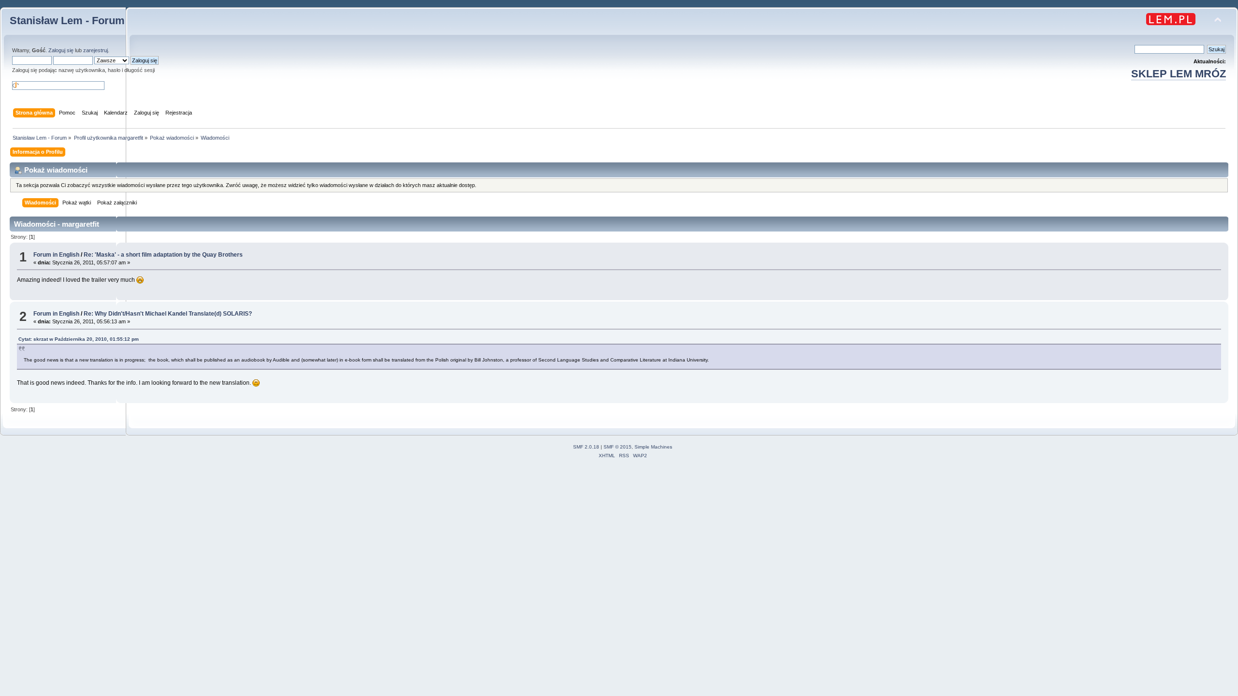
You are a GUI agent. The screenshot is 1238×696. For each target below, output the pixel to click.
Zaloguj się (61, 50)
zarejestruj (95, 50)
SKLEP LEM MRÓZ (1178, 74)
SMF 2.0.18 (586, 447)
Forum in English (56, 254)
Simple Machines (653, 447)
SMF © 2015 (618, 447)
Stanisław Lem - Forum (67, 20)
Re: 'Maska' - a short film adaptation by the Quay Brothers (163, 254)
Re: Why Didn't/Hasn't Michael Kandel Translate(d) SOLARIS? (168, 313)
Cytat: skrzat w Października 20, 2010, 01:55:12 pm (78, 339)
